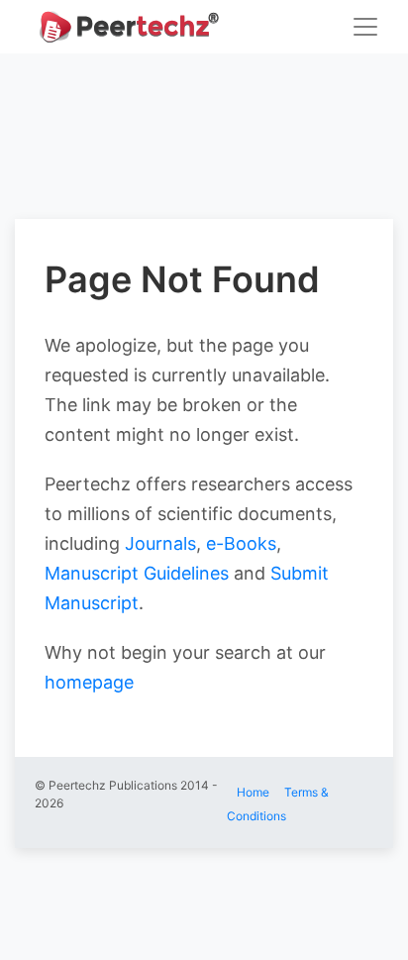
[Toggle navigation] (365, 27)
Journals (160, 543)
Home (253, 792)
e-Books (241, 543)
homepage (89, 682)
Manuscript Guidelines (137, 573)
